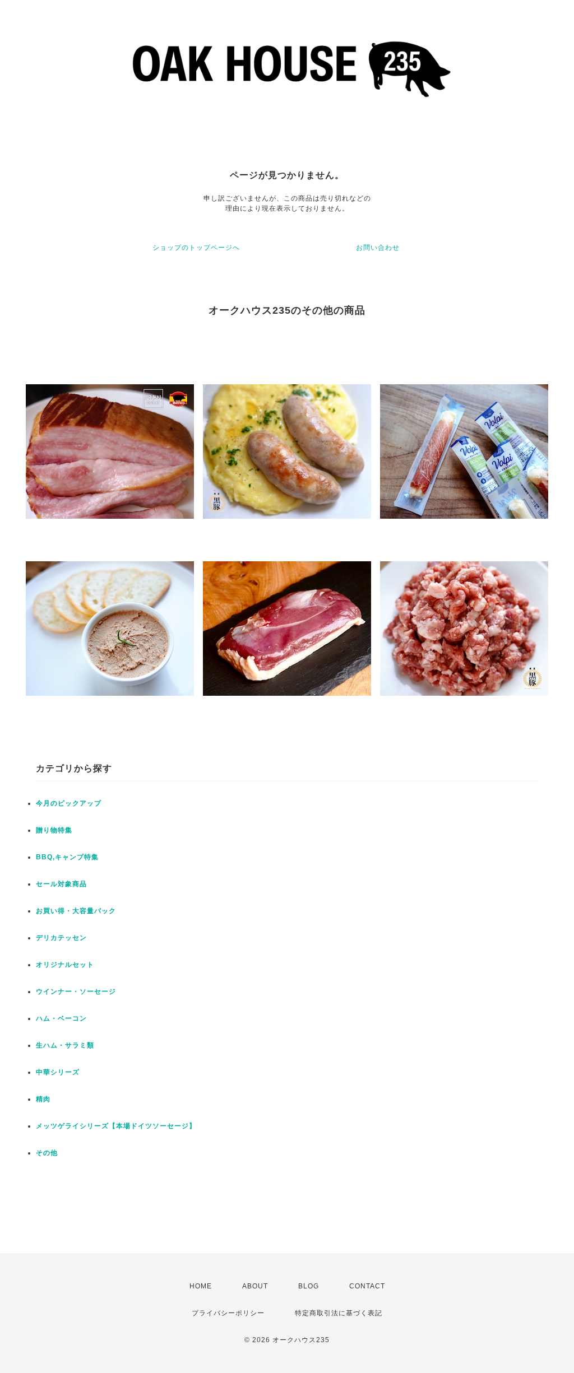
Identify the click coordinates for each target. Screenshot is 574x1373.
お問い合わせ (378, 248)
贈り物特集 (54, 830)
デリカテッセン (61, 938)
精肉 (43, 1099)
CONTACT (367, 1286)
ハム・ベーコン (61, 1018)
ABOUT (255, 1286)
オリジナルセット (65, 965)
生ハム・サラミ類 (65, 1045)
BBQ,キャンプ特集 (67, 857)
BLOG (308, 1286)
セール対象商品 (61, 884)
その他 (47, 1153)
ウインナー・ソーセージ (76, 991)
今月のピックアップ (68, 803)
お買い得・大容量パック (76, 911)
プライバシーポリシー (228, 1313)
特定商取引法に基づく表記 (338, 1313)
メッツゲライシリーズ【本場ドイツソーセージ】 (116, 1126)
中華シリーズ (58, 1072)
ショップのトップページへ (196, 248)
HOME (200, 1286)
